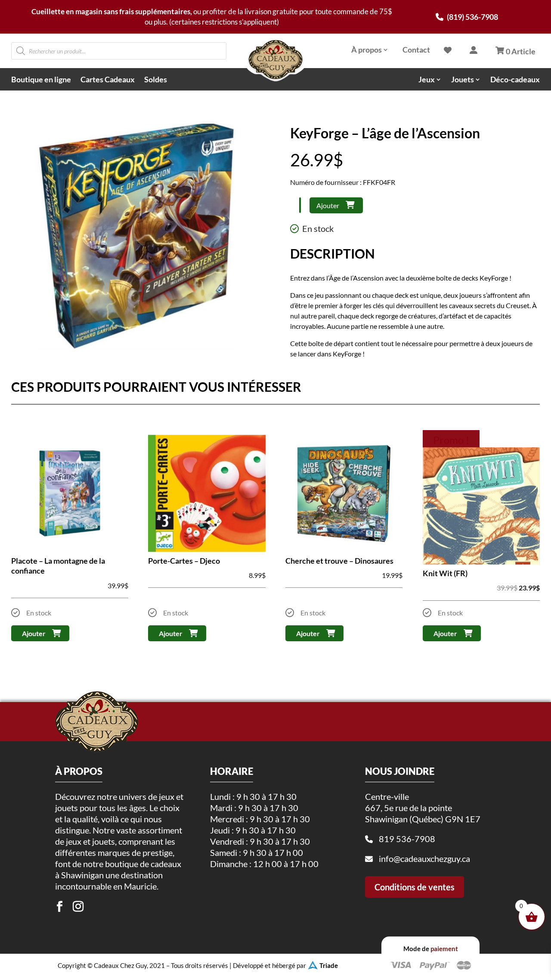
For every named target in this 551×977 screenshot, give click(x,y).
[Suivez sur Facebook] (59, 907)
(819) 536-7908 (472, 17)
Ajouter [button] (34, 633)
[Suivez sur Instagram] (78, 907)
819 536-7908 (407, 838)
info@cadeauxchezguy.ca (424, 858)
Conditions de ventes (415, 887)
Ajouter (327, 205)
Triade (328, 965)
